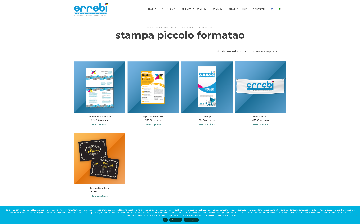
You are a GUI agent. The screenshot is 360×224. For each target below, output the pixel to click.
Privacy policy (191, 220)
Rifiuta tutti (176, 220)
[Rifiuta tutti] (356, 215)
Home (152, 9)
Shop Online (238, 9)
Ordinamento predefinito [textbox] (267, 51)
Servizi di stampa (194, 9)
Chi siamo (169, 9)
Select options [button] (100, 124)
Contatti (259, 9)
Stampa (218, 9)
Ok (165, 220)
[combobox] (269, 52)
